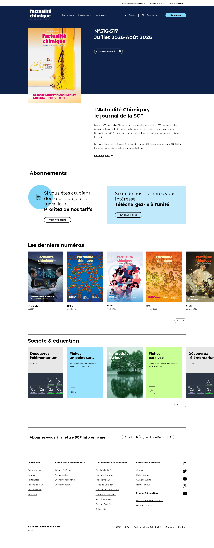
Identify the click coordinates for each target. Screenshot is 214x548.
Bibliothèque (142, 475)
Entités (31, 475)
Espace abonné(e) (176, 3)
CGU (118, 527)
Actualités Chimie (63, 470)
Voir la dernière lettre (157, 437)
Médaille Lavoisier (104, 485)
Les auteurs (100, 15)
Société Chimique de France (133, 3)
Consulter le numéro (107, 51)
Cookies (169, 527)
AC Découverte (143, 480)
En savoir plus (102, 155)
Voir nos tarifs (57, 219)
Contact (182, 527)
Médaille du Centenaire (107, 489)
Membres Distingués (106, 494)
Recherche (152, 15)
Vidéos (139, 470)
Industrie (32, 494)
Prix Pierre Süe (103, 480)
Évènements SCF (63, 485)
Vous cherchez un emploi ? (149, 500)
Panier (132, 15)
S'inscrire (129, 437)
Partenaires (33, 480)
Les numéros (84, 15)
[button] (150, 15)
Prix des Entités (103, 504)
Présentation (68, 15)
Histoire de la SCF (36, 485)
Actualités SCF (62, 475)
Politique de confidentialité (147, 527)
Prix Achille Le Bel (104, 470)
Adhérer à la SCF (157, 3)
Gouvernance (34, 489)
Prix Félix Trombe (104, 475)
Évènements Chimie (65, 480)
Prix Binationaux (104, 499)
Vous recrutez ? (144, 505)
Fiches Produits (143, 485)
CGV (127, 527)
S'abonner (175, 15)
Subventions (102, 509)
